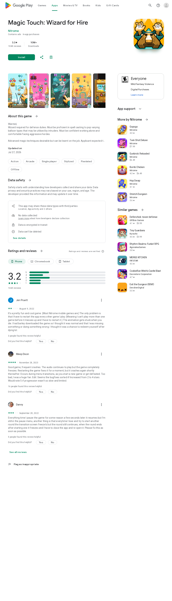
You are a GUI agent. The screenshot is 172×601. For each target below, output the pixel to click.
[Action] (14, 161)
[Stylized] (68, 161)
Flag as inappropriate (23, 464)
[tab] (42, 5)
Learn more (23, 218)
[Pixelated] (86, 161)
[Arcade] (30, 161)
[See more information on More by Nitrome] (147, 120)
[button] (17, 90)
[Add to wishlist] (51, 57)
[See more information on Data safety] (30, 180)
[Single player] (49, 161)
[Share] (42, 57)
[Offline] (15, 169)
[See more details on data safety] (19, 238)
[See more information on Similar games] (142, 210)
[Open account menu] (166, 5)
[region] (61, 44)
